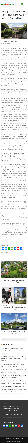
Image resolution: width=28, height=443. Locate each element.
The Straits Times (11, 238)
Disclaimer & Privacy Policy (17, 438)
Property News (7, 43)
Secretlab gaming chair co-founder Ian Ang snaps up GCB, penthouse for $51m (14, 306)
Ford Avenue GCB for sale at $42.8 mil (13, 386)
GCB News (6, 252)
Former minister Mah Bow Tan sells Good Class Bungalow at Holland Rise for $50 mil (14, 359)
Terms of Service (15, 441)
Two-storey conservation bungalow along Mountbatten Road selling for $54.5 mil (12, 351)
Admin (5, 41)
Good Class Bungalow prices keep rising (14, 331)
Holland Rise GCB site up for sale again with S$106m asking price (14, 281)
